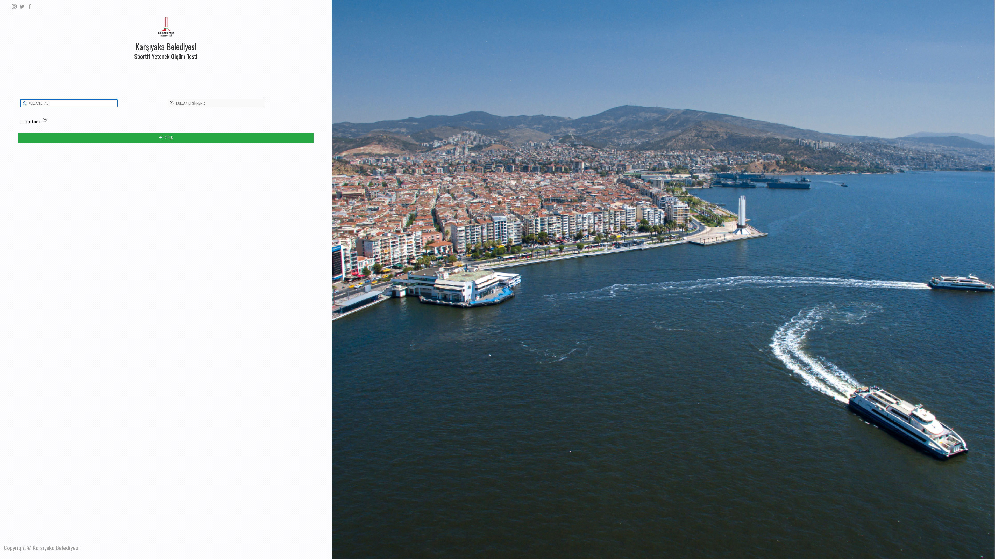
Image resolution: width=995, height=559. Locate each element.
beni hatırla (33, 122)
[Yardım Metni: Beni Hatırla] (45, 120)
